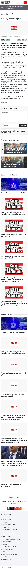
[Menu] (25, 2)
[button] (20, 39)
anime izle (5, 522)
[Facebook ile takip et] (8, 508)
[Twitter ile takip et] (12, 508)
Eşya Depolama (7, 519)
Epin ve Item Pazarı (8, 517)
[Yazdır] (18, 39)
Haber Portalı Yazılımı (9, 567)
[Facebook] (2, 39)
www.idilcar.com (7, 514)
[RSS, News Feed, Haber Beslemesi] (20, 508)
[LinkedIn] (7, 39)
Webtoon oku (6, 552)
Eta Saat (5, 562)
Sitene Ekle (13, 503)
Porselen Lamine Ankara (9, 524)
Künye (9, 501)
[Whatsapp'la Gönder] (9, 39)
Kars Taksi (5, 557)
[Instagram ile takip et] (16, 508)
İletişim (15, 501)
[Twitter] (4, 39)
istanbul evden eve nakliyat (10, 529)
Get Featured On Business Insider (11, 539)
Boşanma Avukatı (7, 536)
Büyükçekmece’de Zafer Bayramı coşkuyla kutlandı (14, 7)
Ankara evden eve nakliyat (9, 534)
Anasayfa (5, 13)
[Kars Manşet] (5, 2)
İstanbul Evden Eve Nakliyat (10, 546)
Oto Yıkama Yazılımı (8, 549)
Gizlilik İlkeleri (21, 501)
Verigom (5, 544)
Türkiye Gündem (14, 13)
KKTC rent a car (7, 541)
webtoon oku (6, 527)
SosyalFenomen (7, 559)
